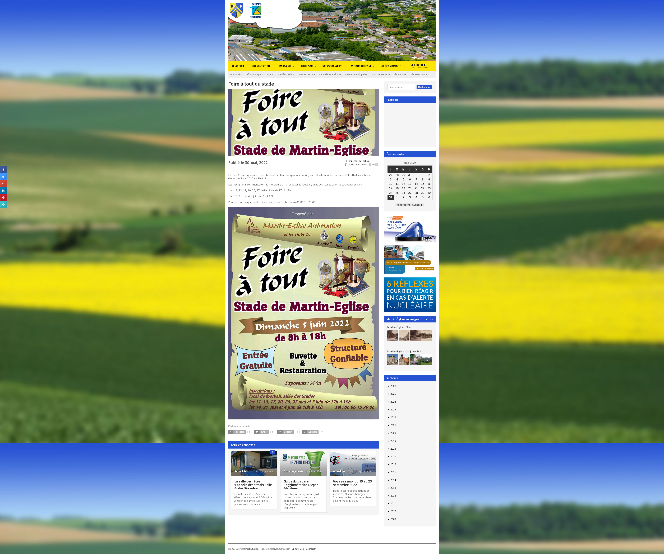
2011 (391, 503)
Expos (270, 74)
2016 (391, 464)
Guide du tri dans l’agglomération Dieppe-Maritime (302, 484)
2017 (391, 456)
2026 (391, 386)
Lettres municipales (356, 74)
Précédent (404, 204)
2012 (391, 495)
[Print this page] (3, 202)
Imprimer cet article (359, 160)
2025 (391, 393)
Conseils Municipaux (330, 74)
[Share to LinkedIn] (3, 188)
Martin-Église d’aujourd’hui (404, 351)
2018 (391, 448)
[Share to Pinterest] (3, 195)
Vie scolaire (400, 74)
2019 (391, 441)
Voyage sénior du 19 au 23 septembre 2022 (352, 482)
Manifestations (286, 74)
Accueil (240, 66)
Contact (419, 66)
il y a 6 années (316, 472)
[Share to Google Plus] (3, 181)
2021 (391, 425)
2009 (391, 519)
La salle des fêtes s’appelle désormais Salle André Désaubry (253, 484)
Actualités (236, 74)
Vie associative (419, 74)
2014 (391, 480)
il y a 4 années (365, 472)
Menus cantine (307, 74)
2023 (391, 409)
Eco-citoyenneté (380, 74)
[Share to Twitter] (3, 174)
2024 (391, 401)
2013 (391, 487)
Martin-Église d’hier (399, 327)
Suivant (416, 204)
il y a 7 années (266, 472)
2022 (391, 417)
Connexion (311, 549)
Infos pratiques (254, 74)
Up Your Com (298, 549)
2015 (391, 472)
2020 (391, 433)
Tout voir (429, 319)
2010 (391, 511)
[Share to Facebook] (3, 167)
